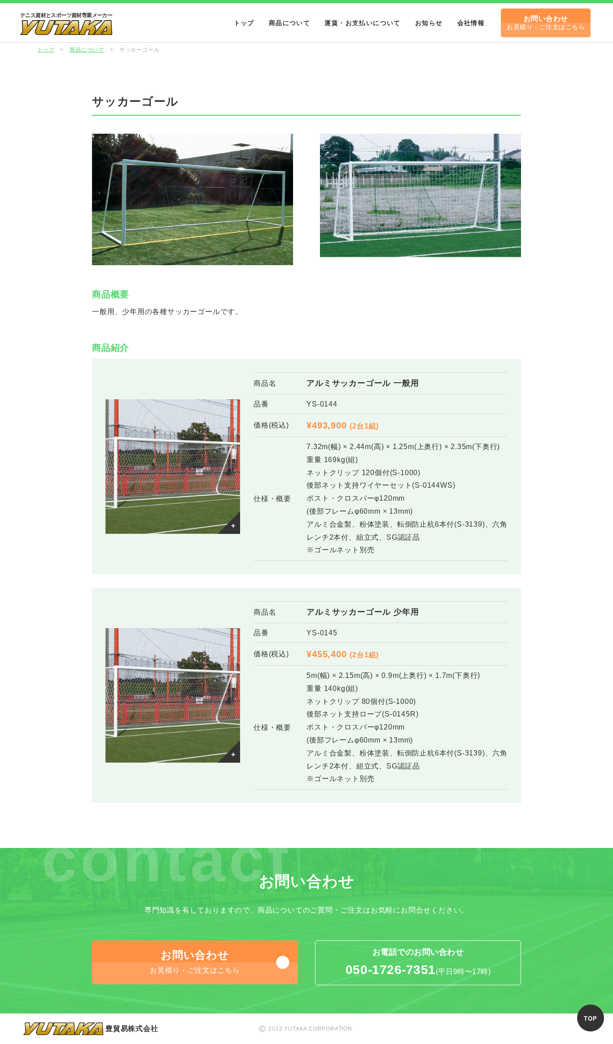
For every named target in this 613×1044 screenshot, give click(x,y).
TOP (590, 1018)
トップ (244, 22)
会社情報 (471, 22)
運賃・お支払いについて (362, 22)
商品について (289, 22)
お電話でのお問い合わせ (418, 962)
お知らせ (429, 22)
